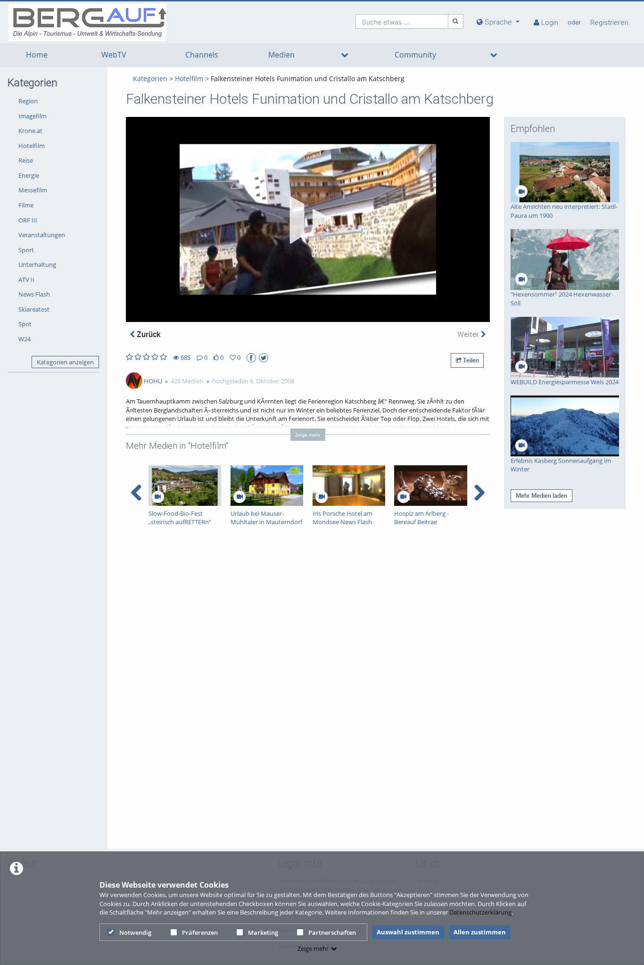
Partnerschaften (332, 932)
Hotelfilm (31, 145)
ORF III (27, 220)
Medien (281, 55)
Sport (26, 250)
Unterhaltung (37, 264)
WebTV (113, 55)
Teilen (470, 360)
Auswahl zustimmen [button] (408, 932)
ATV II (26, 279)
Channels (201, 55)
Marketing (263, 932)
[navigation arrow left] (136, 492)
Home (37, 55)
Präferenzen (200, 932)
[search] (401, 21)
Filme (25, 205)
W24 (24, 339)
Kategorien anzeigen (65, 362)
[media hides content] (344, 55)
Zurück (147, 334)
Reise (25, 160)
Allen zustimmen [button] (480, 932)
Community (415, 55)
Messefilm (32, 190)
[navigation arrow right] (479, 492)
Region (28, 101)
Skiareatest (34, 309)
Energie (28, 175)
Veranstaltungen (41, 235)
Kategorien (150, 78)
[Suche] (456, 21)
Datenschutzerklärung (480, 912)
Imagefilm (32, 116)
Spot (25, 324)
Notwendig (135, 932)
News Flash (34, 294)
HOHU (153, 381)
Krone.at (30, 130)
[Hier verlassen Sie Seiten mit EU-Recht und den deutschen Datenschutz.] (251, 358)
